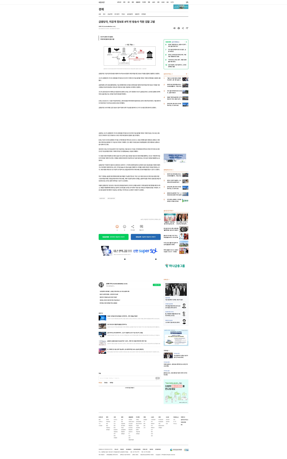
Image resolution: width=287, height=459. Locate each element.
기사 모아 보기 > (110, 286)
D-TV (172, 2)
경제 (133, 2)
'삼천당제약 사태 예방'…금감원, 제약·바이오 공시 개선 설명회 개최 (114, 291)
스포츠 (153, 2)
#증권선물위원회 (111, 198)
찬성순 (106, 382)
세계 (158, 2)
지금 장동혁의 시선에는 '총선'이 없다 (174, 300)
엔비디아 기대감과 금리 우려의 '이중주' (108, 297)
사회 (128, 2)
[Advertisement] (129, 363)
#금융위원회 (102, 198)
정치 (124, 2)
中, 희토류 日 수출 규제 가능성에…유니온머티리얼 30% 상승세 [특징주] (125, 349)
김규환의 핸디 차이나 (169, 311)
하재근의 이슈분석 (168, 320)
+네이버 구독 (157, 284)
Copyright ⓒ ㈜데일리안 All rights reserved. (165, 454)
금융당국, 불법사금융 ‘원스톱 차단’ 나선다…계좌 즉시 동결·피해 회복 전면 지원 (126, 341)
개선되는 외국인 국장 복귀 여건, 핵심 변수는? (110, 300)
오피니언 (119, 2)
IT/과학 (144, 2)
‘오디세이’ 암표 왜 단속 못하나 (172, 322)
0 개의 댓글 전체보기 (129, 388)
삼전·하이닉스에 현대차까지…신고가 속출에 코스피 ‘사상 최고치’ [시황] (125, 333)
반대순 (111, 382)
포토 (168, 2)
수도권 (162, 2)
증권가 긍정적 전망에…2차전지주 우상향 (109, 294)
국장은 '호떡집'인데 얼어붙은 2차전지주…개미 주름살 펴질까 (122, 316)
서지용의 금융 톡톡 (169, 304)
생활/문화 (138, 2)
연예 (149, 2)
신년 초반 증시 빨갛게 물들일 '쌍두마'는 (117, 324)
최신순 (100, 382)
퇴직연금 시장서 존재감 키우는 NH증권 (108, 303)
